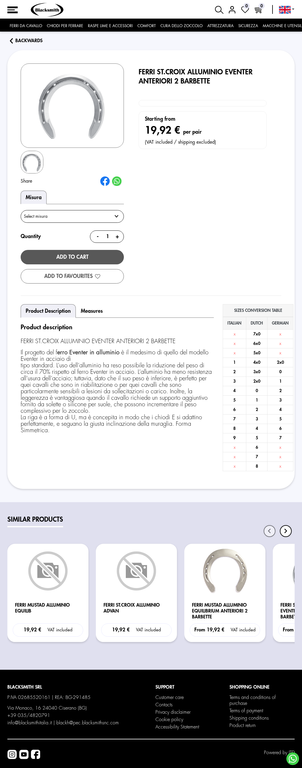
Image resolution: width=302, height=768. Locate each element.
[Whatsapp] (292, 758)
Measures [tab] (92, 311)
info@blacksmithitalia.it (29, 722)
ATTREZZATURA (220, 26)
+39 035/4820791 (28, 715)
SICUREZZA (248, 26)
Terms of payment (246, 710)
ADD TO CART (72, 257)
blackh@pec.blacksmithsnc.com (87, 722)
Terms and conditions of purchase (252, 700)
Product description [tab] (48, 311)
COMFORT (146, 26)
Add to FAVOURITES (68, 276)
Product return (242, 725)
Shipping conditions (249, 718)
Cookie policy (169, 719)
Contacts (164, 705)
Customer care (169, 697)
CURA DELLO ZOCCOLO (181, 26)
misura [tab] (34, 197)
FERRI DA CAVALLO (26, 26)
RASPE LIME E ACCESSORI (110, 26)
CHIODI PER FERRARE (65, 26)
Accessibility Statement (177, 727)
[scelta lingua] (287, 9)
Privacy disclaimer (173, 712)
